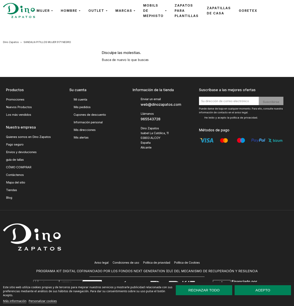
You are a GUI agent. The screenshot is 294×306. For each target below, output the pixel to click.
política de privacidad (243, 117)
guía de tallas (15, 159)
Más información (14, 301)
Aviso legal (101, 262)
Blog (9, 197)
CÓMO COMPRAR (18, 167)
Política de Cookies (187, 262)
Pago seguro (15, 144)
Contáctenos (15, 175)
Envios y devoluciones (21, 152)
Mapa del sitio (15, 182)
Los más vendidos (18, 115)
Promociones (15, 99)
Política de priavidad (156, 262)
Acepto (262, 290)
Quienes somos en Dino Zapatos (28, 137)
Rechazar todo (204, 290)
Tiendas (11, 190)
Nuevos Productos (19, 107)
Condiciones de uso (126, 262)
